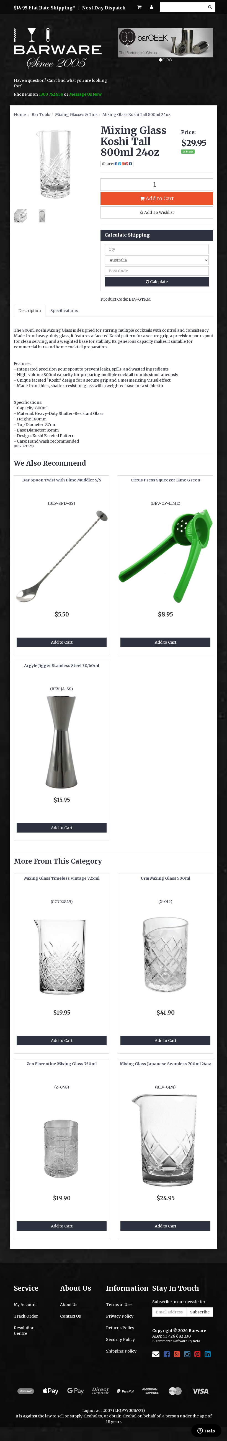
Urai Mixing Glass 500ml (165, 878)
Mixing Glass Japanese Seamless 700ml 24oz (165, 1063)
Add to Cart (159, 198)
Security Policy (120, 1339)
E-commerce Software (169, 1341)
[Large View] (20, 215)
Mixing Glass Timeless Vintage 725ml (61, 878)
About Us (68, 1304)
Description (29, 310)
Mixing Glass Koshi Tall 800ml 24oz (136, 114)
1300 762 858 (51, 94)
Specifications (64, 310)
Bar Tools (41, 114)
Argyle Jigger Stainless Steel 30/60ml (61, 665)
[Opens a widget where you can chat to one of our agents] (206, 1431)
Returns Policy (120, 1327)
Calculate (158, 281)
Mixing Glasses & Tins (76, 114)
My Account (25, 1304)
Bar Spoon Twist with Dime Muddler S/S (61, 480)
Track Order (26, 1316)
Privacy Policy (119, 1316)
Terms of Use (118, 1304)
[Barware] (58, 52)
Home (20, 114)
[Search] (210, 7)
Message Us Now (85, 94)
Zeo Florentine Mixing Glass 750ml (62, 1063)
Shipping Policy (121, 1351)
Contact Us (70, 1316)
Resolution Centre (24, 1330)
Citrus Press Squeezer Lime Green (165, 480)
